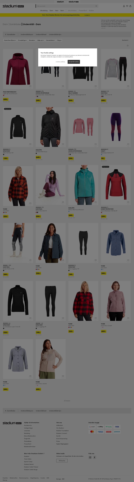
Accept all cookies (74, 61)
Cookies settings (60, 61)
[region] (67, 57)
